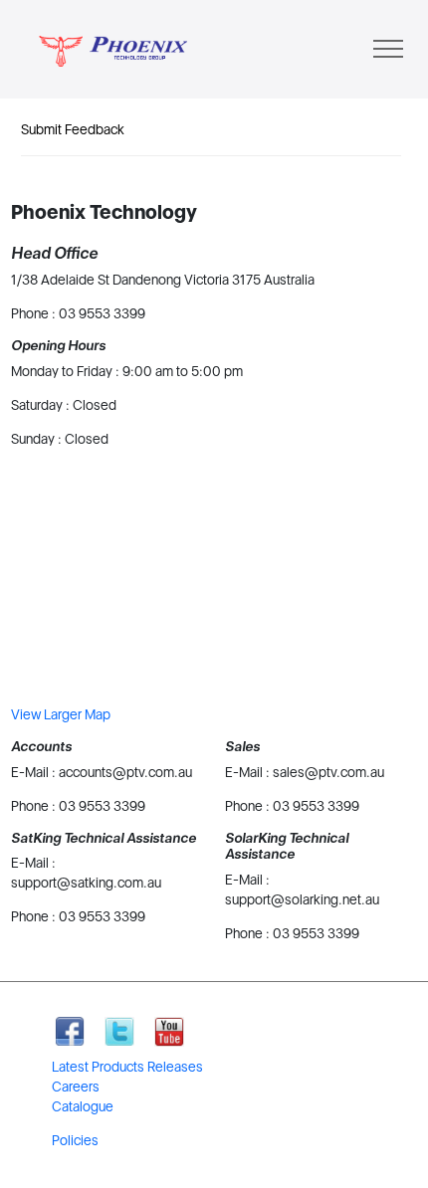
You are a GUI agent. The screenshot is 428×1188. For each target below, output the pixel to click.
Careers (76, 1086)
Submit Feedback (72, 129)
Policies (75, 1140)
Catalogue (82, 1106)
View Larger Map (60, 714)
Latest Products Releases (127, 1067)
